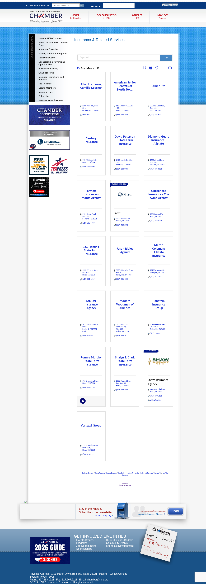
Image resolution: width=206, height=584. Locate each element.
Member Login (170, 5)
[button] (78, 68)
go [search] (167, 58)
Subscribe (43, 96)
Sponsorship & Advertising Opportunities (51, 63)
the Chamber (75, 16)
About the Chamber (48, 49)
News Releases (100, 473)
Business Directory (88, 473)
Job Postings (45, 83)
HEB (137, 16)
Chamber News (46, 72)
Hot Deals (121, 473)
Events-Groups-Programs (85, 541)
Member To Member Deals (134, 473)
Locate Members (47, 88)
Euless (118, 540)
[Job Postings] (83, 403)
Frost (117, 213)
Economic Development (119, 546)
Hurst (109, 540)
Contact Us (157, 473)
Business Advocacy (48, 68)
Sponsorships (84, 548)
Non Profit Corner (47, 57)
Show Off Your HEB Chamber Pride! (53, 43)
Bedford (128, 540)
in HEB (107, 16)
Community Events (117, 543)
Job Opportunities (86, 546)
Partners (162, 16)
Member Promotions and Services (51, 78)
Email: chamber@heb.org (93, 579)
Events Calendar (111, 473)
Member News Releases (50, 100)
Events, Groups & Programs (52, 53)
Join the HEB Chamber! (50, 38)
